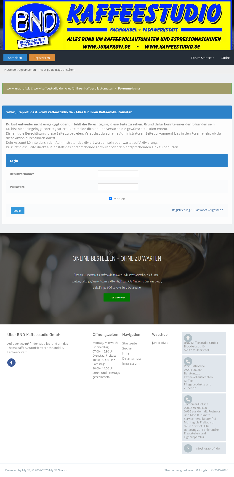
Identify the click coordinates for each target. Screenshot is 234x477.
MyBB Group (57, 470)
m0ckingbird (202, 470)
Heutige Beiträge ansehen (57, 70)
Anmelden (15, 58)
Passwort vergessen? (208, 210)
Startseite (129, 343)
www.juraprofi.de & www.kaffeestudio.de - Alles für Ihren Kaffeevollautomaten (60, 88)
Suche (225, 58)
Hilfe (125, 353)
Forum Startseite (202, 58)
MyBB (26, 470)
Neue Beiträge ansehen (20, 70)
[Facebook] (11, 363)
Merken (119, 199)
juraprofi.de (160, 343)
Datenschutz (131, 358)
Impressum (131, 363)
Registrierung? (181, 210)
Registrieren (42, 58)
